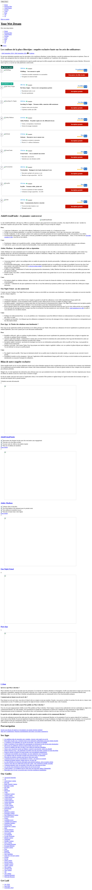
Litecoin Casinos (9, 831)
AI (5, 16)
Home (6, 5)
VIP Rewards (8, 868)
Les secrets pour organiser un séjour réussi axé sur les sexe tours (22, 767)
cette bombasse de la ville (77, 308)
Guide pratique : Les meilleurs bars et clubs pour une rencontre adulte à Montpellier (27, 768)
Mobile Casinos (8, 838)
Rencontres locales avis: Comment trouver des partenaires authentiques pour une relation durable (31, 741)
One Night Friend (7, 569)
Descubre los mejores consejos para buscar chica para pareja (21, 757)
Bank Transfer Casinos (10, 784)
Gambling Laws (8, 820)
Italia (5, 828)
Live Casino (7, 833)
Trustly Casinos (8, 865)
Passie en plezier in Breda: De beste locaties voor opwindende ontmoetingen (25, 752)
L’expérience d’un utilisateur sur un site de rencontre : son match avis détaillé (25, 742)
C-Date (3, 684)
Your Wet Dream (11, 23)
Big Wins (7, 787)
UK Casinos (7, 867)
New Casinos (8, 842)
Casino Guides (8, 795)
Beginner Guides (9, 786)
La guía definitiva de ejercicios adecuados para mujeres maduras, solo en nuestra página (28, 762)
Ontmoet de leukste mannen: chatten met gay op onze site (20, 760)
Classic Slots (7, 803)
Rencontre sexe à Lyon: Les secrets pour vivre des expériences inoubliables (25, 770)
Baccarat (6, 782)
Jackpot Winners (9, 829)
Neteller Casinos (8, 841)
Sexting (6, 9)
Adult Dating (8, 8)
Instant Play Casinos (10, 826)
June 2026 (7, 886)
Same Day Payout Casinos (11, 855)
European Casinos (9, 813)
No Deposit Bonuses (10, 844)
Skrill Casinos (8, 860)
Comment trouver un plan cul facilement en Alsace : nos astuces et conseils (25, 758)
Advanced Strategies (10, 777)
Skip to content (5, 19)
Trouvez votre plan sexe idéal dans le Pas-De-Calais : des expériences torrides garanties (28, 763)
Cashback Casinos (9, 794)
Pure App (4, 627)
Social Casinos (8, 862)
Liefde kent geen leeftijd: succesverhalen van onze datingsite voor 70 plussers (25, 754)
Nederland (7, 839)
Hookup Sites (8, 6)
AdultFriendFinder (8, 437)
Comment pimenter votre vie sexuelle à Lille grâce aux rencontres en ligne (25, 765)
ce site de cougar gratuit (35, 266)
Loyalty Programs (9, 836)
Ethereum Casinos (9, 812)
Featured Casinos (9, 816)
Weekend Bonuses (9, 875)
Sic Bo (6, 859)
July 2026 (7, 884)
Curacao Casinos (9, 807)
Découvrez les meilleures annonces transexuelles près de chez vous (23, 745)
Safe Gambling (8, 854)
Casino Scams (8, 799)
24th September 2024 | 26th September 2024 (14, 53)
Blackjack (7, 790)
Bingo (6, 789)
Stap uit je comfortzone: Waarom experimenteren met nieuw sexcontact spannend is (24, 731)
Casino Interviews (9, 797)
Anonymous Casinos (10, 781)
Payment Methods (9, 846)
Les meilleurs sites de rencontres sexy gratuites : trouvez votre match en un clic (26, 739)
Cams (6, 11)
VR (5, 14)
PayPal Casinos (8, 847)
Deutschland (7, 808)
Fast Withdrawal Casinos (11, 815)
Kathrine (31, 53)
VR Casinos (7, 873)
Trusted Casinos (8, 864)
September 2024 (8, 887)
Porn (5, 13)
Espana (6, 810)
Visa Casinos (8, 870)
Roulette (6, 851)
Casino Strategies (9, 802)
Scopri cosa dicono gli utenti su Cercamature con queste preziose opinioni (21, 730)
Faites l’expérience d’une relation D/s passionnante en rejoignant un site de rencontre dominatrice (31, 744)
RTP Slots (7, 852)
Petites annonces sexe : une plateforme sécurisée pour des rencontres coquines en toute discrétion (31, 750)
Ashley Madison (7, 503)
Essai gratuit (4, 447)
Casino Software (9, 800)
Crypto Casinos (8, 805)
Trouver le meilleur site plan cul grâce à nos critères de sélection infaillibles (25, 747)
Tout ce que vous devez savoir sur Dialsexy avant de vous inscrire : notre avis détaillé (28, 749)
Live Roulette (8, 834)
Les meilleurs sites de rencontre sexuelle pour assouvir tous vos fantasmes (24, 755)
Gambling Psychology (10, 821)
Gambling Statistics (9, 823)
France (4, 45)
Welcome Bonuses (9, 877)
